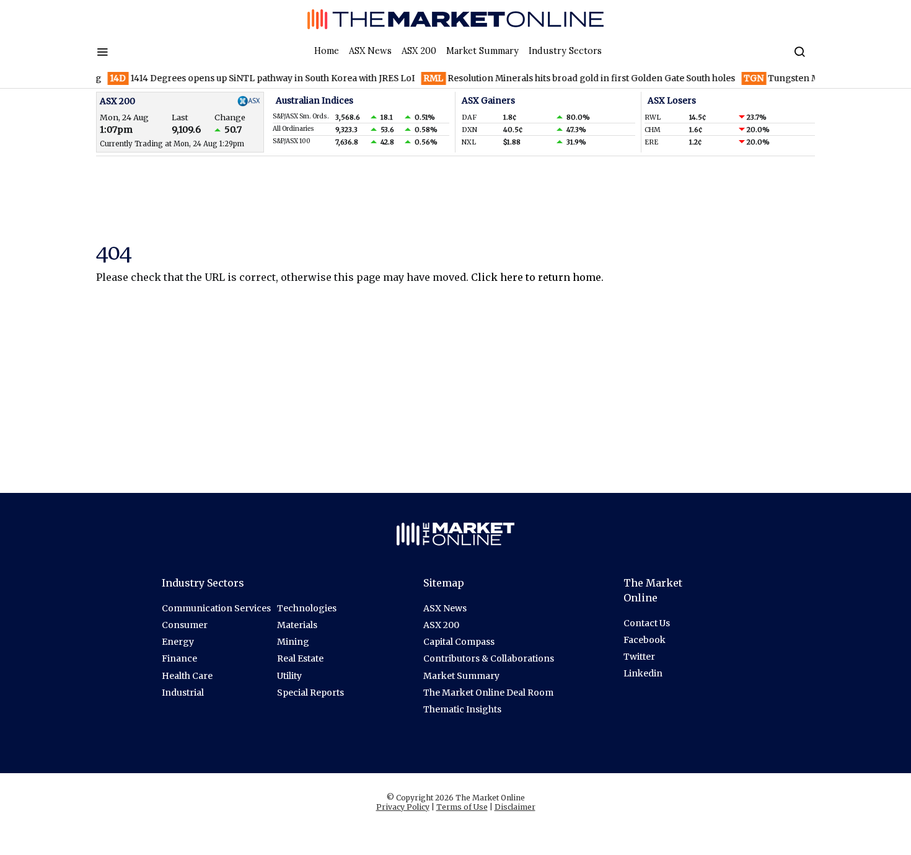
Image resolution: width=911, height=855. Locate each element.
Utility (289, 675)
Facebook (644, 639)
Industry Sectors (565, 50)
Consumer (185, 625)
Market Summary (482, 50)
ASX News (370, 50)
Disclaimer (515, 807)
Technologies (307, 608)
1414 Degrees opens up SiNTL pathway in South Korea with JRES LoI (251, 78)
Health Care (187, 675)
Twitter (639, 656)
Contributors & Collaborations (488, 658)
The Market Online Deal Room (488, 692)
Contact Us (646, 623)
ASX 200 (419, 50)
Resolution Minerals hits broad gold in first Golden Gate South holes (568, 78)
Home (326, 50)
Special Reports (310, 692)
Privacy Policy (402, 807)
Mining (293, 641)
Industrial (183, 692)
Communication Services (216, 608)
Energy (178, 641)
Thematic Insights (462, 709)
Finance (179, 658)
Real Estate (300, 658)
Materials (297, 625)
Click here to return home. (537, 277)
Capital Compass (459, 641)
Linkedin (642, 673)
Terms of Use (462, 807)
